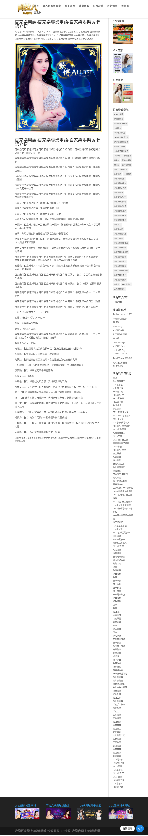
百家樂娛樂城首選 (65, 35)
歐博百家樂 (126, 165)
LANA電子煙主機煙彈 (122, 491)
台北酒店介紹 (119, 683)
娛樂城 (125, 6)
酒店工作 (117, 697)
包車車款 (117, 580)
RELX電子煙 (118, 395)
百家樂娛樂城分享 (26, 35)
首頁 (36, 6)
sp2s (115, 377)
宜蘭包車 (117, 652)
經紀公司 (117, 563)
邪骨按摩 (117, 690)
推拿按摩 (117, 553)
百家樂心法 (62, 38)
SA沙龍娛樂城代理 (121, 137)
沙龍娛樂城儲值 (120, 206)
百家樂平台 (39, 38)
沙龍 (116, 169)
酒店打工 (117, 728)
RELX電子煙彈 (119, 450)
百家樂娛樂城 (119, 289)
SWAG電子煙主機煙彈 (123, 487)
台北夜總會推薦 (120, 687)
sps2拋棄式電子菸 (121, 422)
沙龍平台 (117, 224)
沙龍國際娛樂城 (120, 183)
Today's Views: (120, 314)
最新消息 (112, 6)
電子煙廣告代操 (120, 480)
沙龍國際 (127, 174)
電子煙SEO (118, 484)
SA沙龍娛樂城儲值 (121, 142)
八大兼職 (117, 457)
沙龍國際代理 (119, 178)
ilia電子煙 (117, 405)
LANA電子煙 (118, 763)
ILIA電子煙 (118, 384)
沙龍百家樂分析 (120, 261)
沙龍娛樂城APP (120, 197)
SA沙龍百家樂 (119, 146)
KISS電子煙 (118, 391)
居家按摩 (117, 742)
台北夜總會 (118, 677)
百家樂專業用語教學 (24, 38)
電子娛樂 (70, 6)
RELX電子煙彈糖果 (121, 426)
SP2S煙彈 (117, 436)
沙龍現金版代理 (120, 234)
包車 (115, 566)
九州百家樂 (127, 155)
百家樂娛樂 (84, 31)
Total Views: (119, 358)
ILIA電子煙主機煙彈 (122, 505)
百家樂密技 (79, 35)
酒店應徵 (117, 615)
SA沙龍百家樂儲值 (121, 151)
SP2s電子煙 (118, 419)
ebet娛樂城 (118, 114)
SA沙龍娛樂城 (119, 133)
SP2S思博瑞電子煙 (121, 532)
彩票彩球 (98, 6)
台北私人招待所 (120, 542)
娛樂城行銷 (118, 670)
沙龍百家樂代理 (120, 247)
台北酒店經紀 (119, 467)
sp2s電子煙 (118, 388)
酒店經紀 (117, 460)
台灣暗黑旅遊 (119, 556)
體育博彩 (84, 6)
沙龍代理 (123, 169)
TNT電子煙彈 (119, 594)
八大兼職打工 (119, 381)
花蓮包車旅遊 (119, 639)
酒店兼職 (117, 453)
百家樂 (38, 13)
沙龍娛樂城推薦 (120, 220)
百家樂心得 (50, 38)
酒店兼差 (117, 611)
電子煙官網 (118, 522)
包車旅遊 (117, 587)
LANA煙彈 (117, 446)
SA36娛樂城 (118, 119)
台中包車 (117, 659)
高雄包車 (117, 649)
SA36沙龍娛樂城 (120, 123)
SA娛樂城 (117, 128)
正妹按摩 (117, 714)
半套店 (116, 711)
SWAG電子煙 (119, 539)
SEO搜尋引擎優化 (121, 474)
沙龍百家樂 (118, 238)
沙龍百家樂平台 (120, 275)
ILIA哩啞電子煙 (120, 525)
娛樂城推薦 (126, 160)
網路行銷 (117, 470)
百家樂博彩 (72, 31)
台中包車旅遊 (119, 646)
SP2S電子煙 (118, 398)
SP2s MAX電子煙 (120, 412)
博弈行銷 (117, 666)
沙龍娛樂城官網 (120, 211)
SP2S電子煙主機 (120, 439)
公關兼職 (117, 622)
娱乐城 (116, 165)
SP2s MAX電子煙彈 (122, 415)
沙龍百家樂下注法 (121, 243)
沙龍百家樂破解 (120, 280)
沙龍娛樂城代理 (120, 201)
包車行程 (117, 584)
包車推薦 (117, 570)
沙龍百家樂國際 (120, 266)
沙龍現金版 (118, 229)
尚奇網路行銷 (119, 560)
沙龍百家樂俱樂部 (121, 252)
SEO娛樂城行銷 (120, 673)
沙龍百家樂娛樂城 (121, 270)
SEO (115, 604)
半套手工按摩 (119, 704)
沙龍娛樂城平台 (120, 215)
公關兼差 (117, 618)
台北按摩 (117, 708)
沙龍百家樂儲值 (120, 257)
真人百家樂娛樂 (52, 6)
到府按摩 (117, 745)
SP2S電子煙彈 (119, 429)
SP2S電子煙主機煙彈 (122, 501)
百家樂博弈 (126, 284)
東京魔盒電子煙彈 (121, 443)
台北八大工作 (119, 463)
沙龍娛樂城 (118, 192)
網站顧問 (117, 408)
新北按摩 (117, 738)
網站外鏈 (117, 635)
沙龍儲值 (117, 174)
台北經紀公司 (119, 735)
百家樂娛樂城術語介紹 (45, 35)
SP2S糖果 (117, 536)
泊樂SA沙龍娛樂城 (25, 31)
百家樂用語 (73, 38)
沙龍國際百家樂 (120, 188)
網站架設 (117, 477)
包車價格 (117, 573)
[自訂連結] (140, 828)
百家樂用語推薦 (86, 38)
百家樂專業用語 (92, 35)
